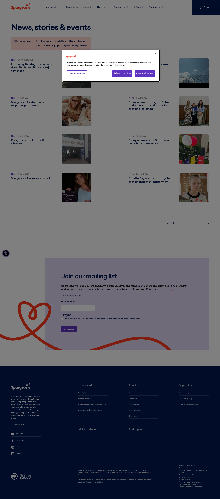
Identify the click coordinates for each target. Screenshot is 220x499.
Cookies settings (77, 73)
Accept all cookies (145, 73)
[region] (111, 66)
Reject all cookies (122, 73)
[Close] (155, 53)
